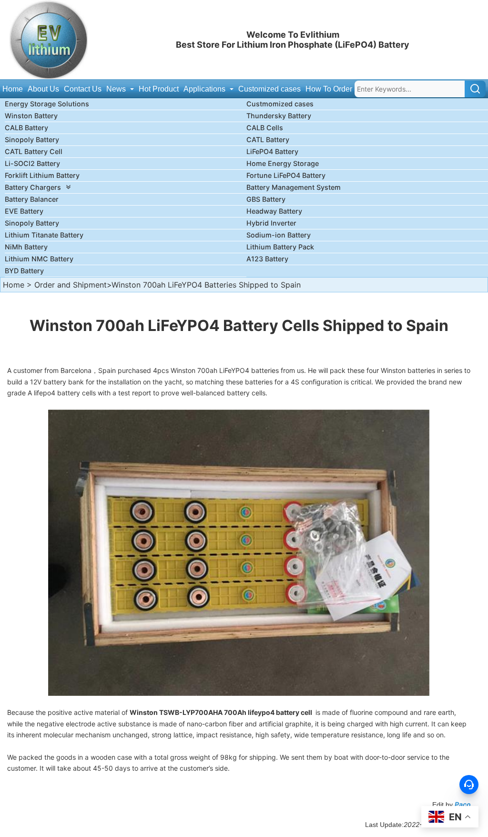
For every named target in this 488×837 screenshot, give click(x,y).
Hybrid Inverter (271, 223)
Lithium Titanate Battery (44, 235)
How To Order (328, 89)
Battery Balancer (32, 199)
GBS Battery (265, 199)
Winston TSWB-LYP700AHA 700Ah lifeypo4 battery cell (222, 712)
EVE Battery (24, 211)
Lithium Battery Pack (280, 247)
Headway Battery (274, 211)
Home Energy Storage (282, 163)
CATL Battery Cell (33, 151)
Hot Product (159, 89)
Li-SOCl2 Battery (32, 163)
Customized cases (269, 89)
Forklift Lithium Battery (42, 175)
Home (12, 89)
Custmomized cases (280, 104)
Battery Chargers (33, 187)
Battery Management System (293, 187)
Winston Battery (31, 116)
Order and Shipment (70, 284)
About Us (43, 89)
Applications (205, 89)
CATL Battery (267, 139)
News (117, 89)
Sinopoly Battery (32, 139)
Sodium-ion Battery (278, 235)
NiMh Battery (26, 247)
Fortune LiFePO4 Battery (285, 175)
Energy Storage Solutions (47, 104)
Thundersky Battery (278, 116)
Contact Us (83, 89)
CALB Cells (264, 128)
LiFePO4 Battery (272, 151)
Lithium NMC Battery (39, 259)
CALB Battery (26, 128)
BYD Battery (24, 271)
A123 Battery (267, 259)
